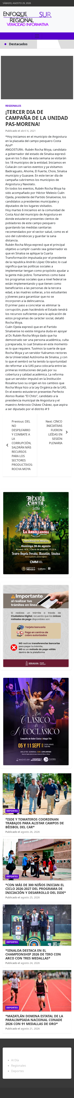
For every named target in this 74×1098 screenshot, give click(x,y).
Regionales (13, 105)
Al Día (15, 1060)
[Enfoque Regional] (27, 19)
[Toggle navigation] (37, 36)
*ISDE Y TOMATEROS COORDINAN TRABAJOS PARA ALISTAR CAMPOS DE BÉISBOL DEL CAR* (34, 823)
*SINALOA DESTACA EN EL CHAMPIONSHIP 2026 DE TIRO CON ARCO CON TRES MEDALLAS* (33, 954)
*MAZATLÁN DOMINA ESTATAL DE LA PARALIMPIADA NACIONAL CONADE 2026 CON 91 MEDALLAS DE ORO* (34, 1020)
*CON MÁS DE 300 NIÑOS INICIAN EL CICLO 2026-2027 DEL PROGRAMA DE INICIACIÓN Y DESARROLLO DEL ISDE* (35, 889)
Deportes (12, 810)
